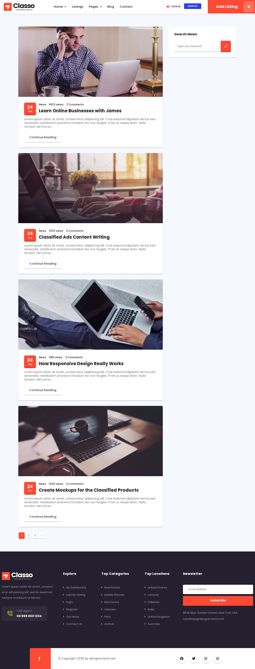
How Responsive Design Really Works (81, 363)
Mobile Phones (114, 595)
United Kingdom (159, 617)
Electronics (111, 602)
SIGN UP (193, 6)
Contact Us (74, 624)
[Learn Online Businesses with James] (90, 61)
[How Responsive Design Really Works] (90, 314)
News (42, 104)
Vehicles (110, 609)
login (69, 602)
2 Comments (75, 104)
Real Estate (112, 587)
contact (126, 6)
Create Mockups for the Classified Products (89, 490)
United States (157, 587)
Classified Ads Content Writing (74, 237)
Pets (107, 617)
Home (58, 6)
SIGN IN (175, 6)
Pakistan (153, 602)
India (151, 609)
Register (72, 609)
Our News (72, 617)
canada (153, 595)
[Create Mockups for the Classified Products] (90, 441)
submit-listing (75, 595)
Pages (93, 6)
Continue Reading (42, 137)
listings (77, 6)
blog (110, 6)
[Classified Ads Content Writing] (90, 188)
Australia (154, 624)
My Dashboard (76, 587)
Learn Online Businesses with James (80, 111)
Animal (109, 624)
